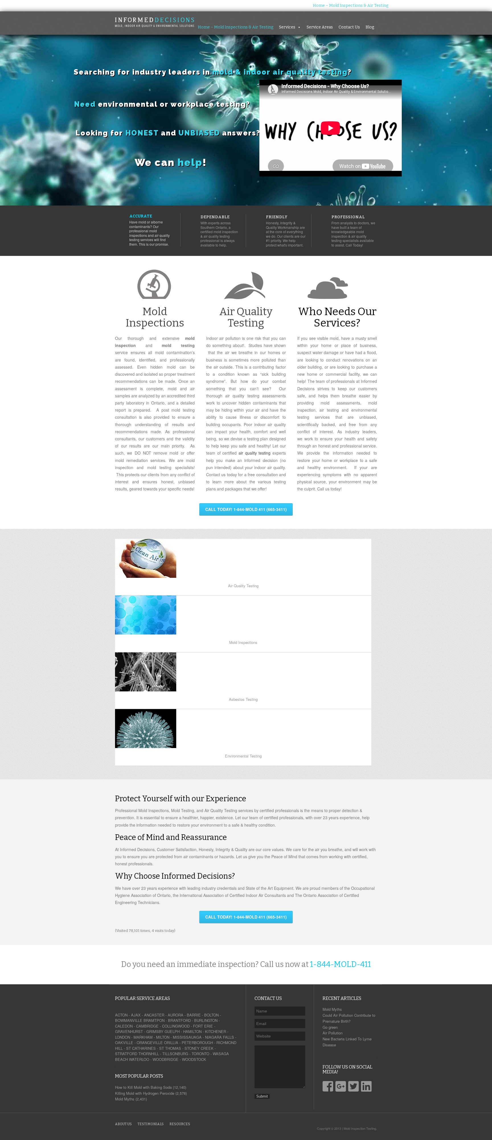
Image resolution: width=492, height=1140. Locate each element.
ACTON (121, 1015)
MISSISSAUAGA (187, 1037)
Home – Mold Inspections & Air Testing (350, 5)
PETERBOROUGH (197, 1042)
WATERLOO (139, 1059)
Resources (179, 1124)
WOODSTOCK (194, 1059)
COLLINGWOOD (176, 1026)
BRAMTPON (154, 1020)
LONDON (122, 1037)
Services (402, 5)
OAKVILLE (124, 1042)
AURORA (175, 1015)
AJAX (136, 1015)
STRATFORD (126, 1053)
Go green (330, 1027)
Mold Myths (332, 1009)
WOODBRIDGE (166, 1059)
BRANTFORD (179, 1020)
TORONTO (200, 1053)
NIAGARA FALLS (219, 1037)
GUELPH (172, 1031)
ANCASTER (154, 1015)
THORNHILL (148, 1053)
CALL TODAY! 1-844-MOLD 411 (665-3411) (246, 509)
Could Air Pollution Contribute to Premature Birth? (349, 1018)
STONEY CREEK (199, 1048)
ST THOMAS (170, 1048)
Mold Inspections (155, 317)
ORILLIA (171, 1042)
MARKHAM (143, 1037)
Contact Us (464, 5)
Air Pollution (333, 1033)
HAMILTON (192, 1031)
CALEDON (124, 1026)
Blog (485, 5)
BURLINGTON (206, 1020)
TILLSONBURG (175, 1053)
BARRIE (194, 1015)
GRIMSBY (154, 1031)
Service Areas (435, 5)
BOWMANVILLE (128, 1020)
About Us (123, 1124)
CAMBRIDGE (147, 1026)
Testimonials (151, 1124)
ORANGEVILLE (150, 1042)
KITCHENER (215, 1031)
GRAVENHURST (129, 1031)
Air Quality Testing (245, 317)
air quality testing (254, 453)
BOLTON (211, 1015)
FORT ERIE (203, 1026)
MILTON (162, 1037)
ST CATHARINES (141, 1048)
